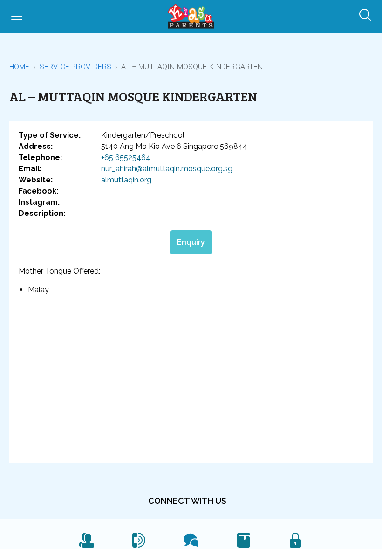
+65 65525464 (125, 157)
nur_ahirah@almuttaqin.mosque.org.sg (166, 168)
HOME (19, 66)
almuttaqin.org (126, 179)
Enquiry (191, 242)
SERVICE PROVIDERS (76, 66)
